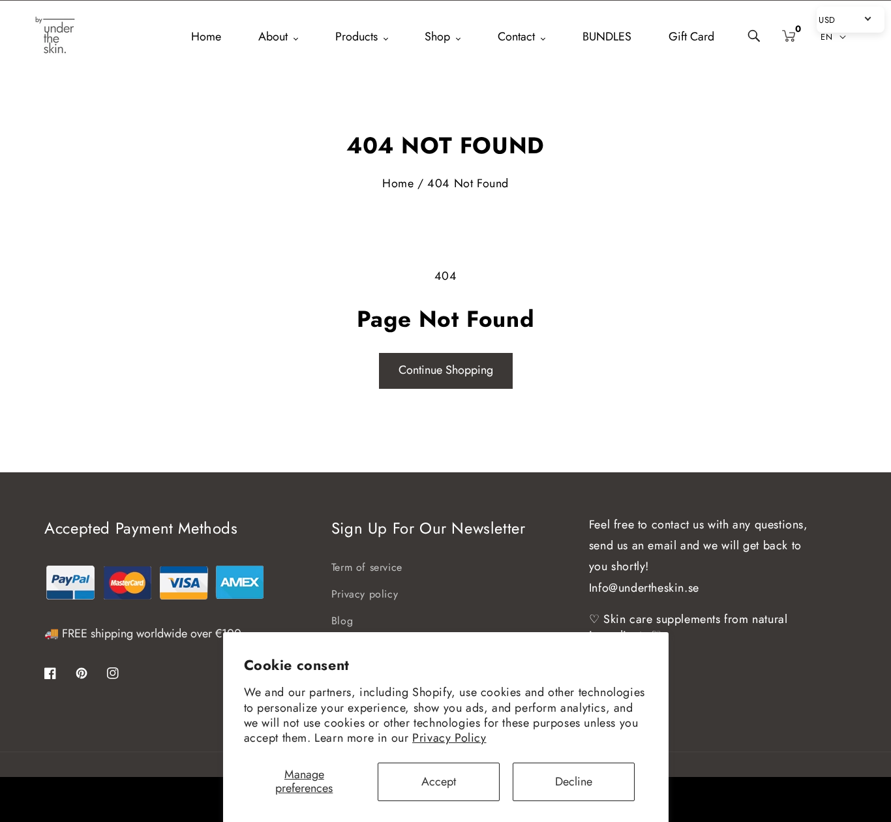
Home (398, 183)
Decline (573, 781)
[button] (755, 36)
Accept (438, 781)
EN (826, 37)
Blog (342, 620)
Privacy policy (364, 593)
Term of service (366, 567)
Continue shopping (446, 369)
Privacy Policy (449, 737)
